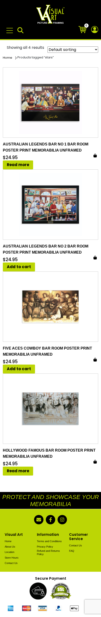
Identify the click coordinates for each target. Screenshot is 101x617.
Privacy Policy (45, 546)
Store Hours (12, 557)
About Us (10, 546)
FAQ (71, 550)
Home (7, 57)
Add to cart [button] (19, 267)
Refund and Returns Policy (48, 552)
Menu (10, 28)
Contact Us (11, 563)
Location (9, 552)
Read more (18, 165)
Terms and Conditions (49, 541)
